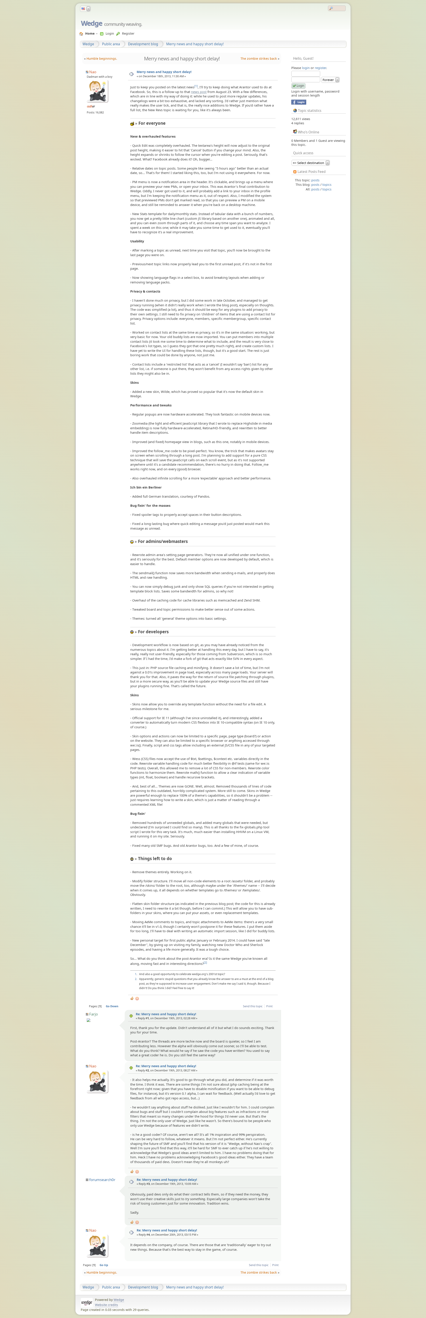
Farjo (93, 1014)
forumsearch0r (102, 1179)
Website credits (106, 1305)
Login (110, 33)
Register (128, 33)
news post (199, 91)
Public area (111, 44)
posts (315, 180)
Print (269, 1006)
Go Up (104, 1265)
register (320, 68)
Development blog (143, 44)
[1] (196, 86)
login (306, 68)
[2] (205, 962)
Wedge (91, 23)
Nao (92, 71)
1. (136, 974)
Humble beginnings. (102, 58)
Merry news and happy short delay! (195, 44)
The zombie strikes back (259, 58)
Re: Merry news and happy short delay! (166, 1014)
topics (326, 184)
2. (136, 979)
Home (90, 33)
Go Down (112, 1006)
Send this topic (252, 1006)
